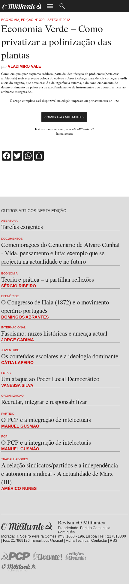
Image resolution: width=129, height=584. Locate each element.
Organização (12, 395)
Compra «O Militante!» (64, 117)
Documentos (12, 238)
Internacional (13, 327)
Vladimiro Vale (24, 66)
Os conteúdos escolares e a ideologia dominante (59, 356)
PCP (4, 436)
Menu (50, 6)
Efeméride (10, 296)
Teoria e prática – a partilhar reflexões (47, 279)
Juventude (10, 350)
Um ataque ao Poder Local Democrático (50, 379)
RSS (113, 540)
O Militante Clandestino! (19, 567)
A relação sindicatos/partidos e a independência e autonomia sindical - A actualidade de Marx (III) (59, 473)
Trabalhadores (14, 459)
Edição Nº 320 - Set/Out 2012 (45, 20)
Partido (7, 413)
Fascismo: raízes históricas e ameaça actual (54, 333)
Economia (10, 20)
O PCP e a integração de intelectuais (46, 419)
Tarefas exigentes (22, 226)
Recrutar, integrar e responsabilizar (44, 401)
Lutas (6, 373)
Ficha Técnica (77, 540)
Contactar (99, 540)
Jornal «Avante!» (47, 556)
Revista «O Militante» (26, 526)
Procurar (62, 6)
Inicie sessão (64, 133)
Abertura (9, 220)
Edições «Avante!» (75, 556)
